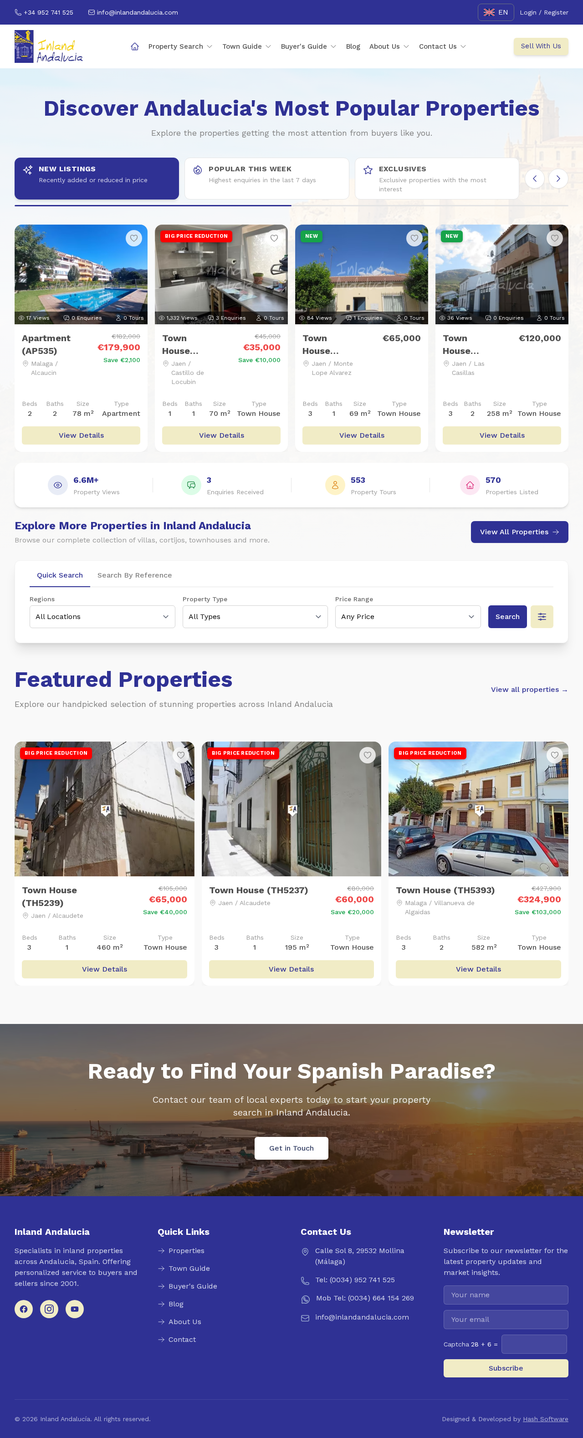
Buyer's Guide (304, 46)
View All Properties (514, 531)
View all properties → (529, 689)
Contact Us (438, 46)
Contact (182, 1339)
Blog (353, 46)
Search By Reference (134, 575)
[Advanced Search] (542, 616)
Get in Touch (291, 1148)
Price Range (354, 599)
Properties (187, 1250)
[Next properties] (558, 179)
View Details (81, 435)
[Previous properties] (535, 179)
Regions (42, 599)
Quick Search (60, 575)
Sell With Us (541, 46)
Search (508, 616)
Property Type (205, 599)
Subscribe (506, 1368)
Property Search (175, 46)
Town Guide (242, 46)
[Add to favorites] (134, 238)
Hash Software (545, 1419)
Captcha (471, 1344)
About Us (384, 46)
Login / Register (544, 12)
